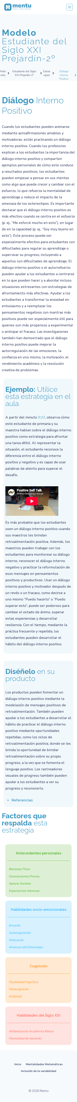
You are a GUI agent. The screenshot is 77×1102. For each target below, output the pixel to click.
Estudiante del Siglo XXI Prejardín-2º (34, 45)
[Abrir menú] (69, 7)
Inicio (17, 1064)
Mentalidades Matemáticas (44, 1064)
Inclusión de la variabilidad (38, 1071)
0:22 (41, 417)
